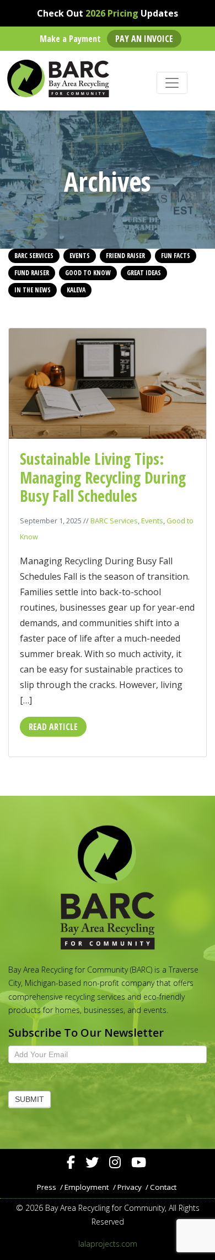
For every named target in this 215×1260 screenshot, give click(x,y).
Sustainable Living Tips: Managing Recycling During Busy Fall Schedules (103, 477)
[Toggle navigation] (172, 83)
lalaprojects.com (107, 1243)
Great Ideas (144, 272)
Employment (86, 1187)
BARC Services (33, 255)
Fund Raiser (31, 272)
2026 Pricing (111, 13)
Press (46, 1187)
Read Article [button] (53, 727)
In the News (32, 290)
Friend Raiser (125, 255)
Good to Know (88, 272)
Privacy (129, 1187)
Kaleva (76, 290)
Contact (163, 1187)
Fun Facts (175, 255)
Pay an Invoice (144, 39)
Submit (29, 1099)
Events (79, 255)
